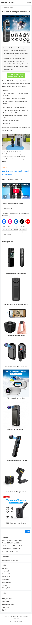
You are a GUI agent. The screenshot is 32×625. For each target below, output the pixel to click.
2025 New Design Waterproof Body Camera (14, 546)
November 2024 (6, 574)
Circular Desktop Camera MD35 (11, 548)
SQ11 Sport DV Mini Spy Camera (16, 492)
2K (12, 226)
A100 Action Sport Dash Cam (16, 398)
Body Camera (9, 7)
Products (10, 616)
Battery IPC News (7, 599)
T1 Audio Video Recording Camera (16, 460)
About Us (19, 616)
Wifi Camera (5, 607)
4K (15, 226)
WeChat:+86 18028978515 (16, 74)
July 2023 (4, 585)
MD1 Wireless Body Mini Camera (16, 273)
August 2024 (5, 579)
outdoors (5, 232)
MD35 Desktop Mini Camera (10, 551)
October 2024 (6, 576)
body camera (14, 229)
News (14, 616)
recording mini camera (16, 232)
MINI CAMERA (23, 229)
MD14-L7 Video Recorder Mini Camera (16, 304)
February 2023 (6, 588)
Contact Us (25, 616)
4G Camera (5, 596)
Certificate (16, 618)
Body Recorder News (8, 604)
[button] (24, 16)
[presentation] (3, 29)
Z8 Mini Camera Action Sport (16, 429)
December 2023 (6, 582)
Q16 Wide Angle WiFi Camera (16, 335)
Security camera (7, 234)
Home (3, 7)
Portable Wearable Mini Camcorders (16, 367)
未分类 (4, 610)
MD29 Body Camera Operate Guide (12, 540)
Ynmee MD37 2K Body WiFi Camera (12, 543)
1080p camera (6, 226)
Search (28, 531)
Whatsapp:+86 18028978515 (16, 76)
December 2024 (6, 571)
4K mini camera (21, 226)
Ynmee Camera (7, 2)
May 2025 (5, 568)
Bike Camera (6, 229)
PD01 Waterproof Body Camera (16, 523)
